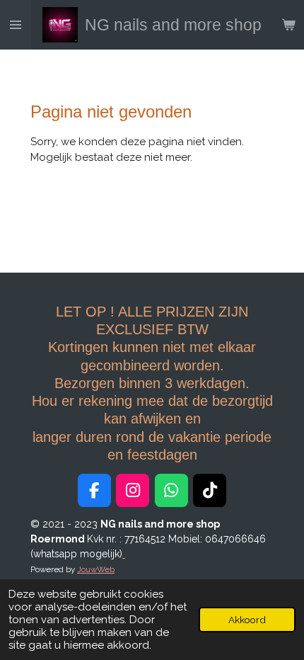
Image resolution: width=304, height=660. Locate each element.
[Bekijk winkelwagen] (288, 25)
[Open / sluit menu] (15, 25)
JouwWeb (96, 569)
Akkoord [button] (247, 619)
